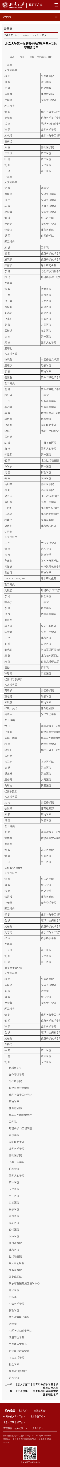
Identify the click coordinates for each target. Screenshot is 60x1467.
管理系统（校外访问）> (15, 1428)
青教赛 (36, 35)
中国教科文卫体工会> (14, 1416)
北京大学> (23, 1410)
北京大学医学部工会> (14, 1422)
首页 (17, 35)
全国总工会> (40, 1410)
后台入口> (37, 1428)
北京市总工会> (37, 1416)
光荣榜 (26, 35)
